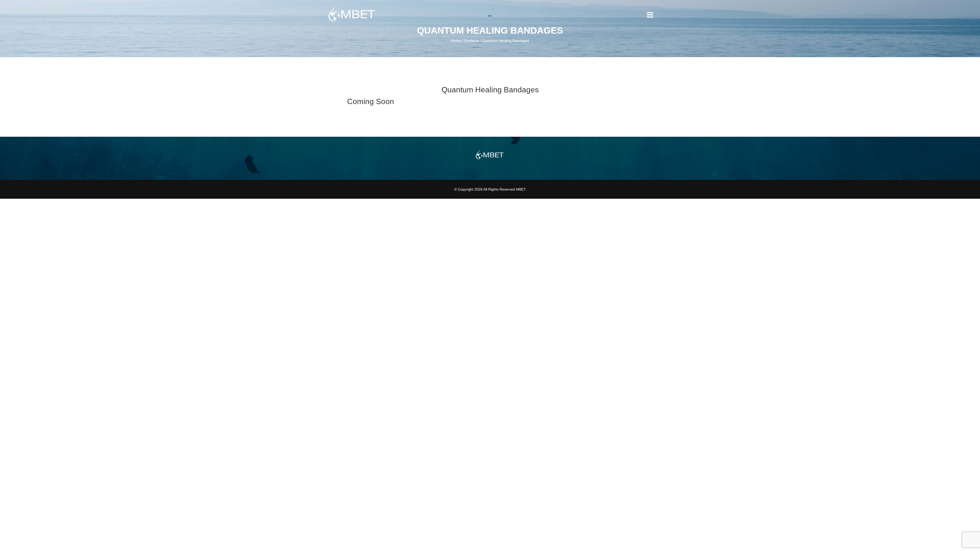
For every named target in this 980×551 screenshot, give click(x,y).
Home (456, 41)
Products (471, 41)
